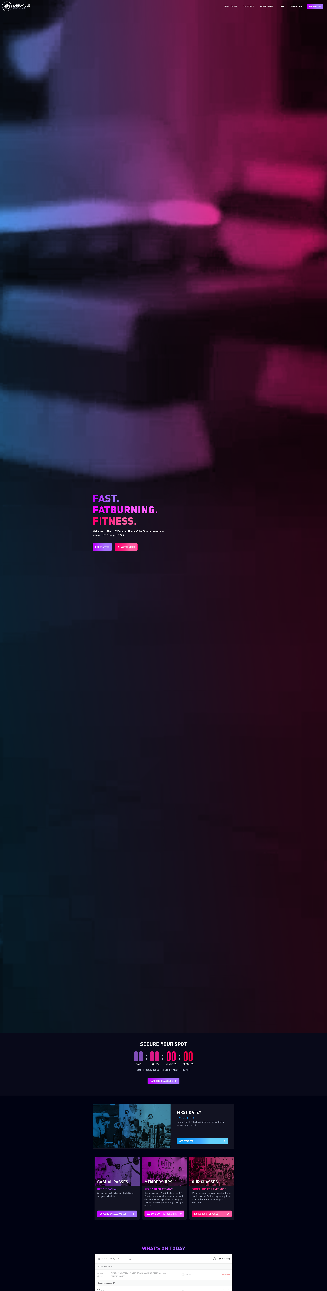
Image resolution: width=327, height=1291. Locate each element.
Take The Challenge (161, 1080)
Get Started (314, 6)
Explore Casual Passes (113, 1213)
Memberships (266, 6)
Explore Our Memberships (162, 1213)
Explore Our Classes (206, 1213)
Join (281, 6)
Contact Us (296, 6)
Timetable (248, 6)
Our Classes (230, 6)
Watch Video (128, 546)
